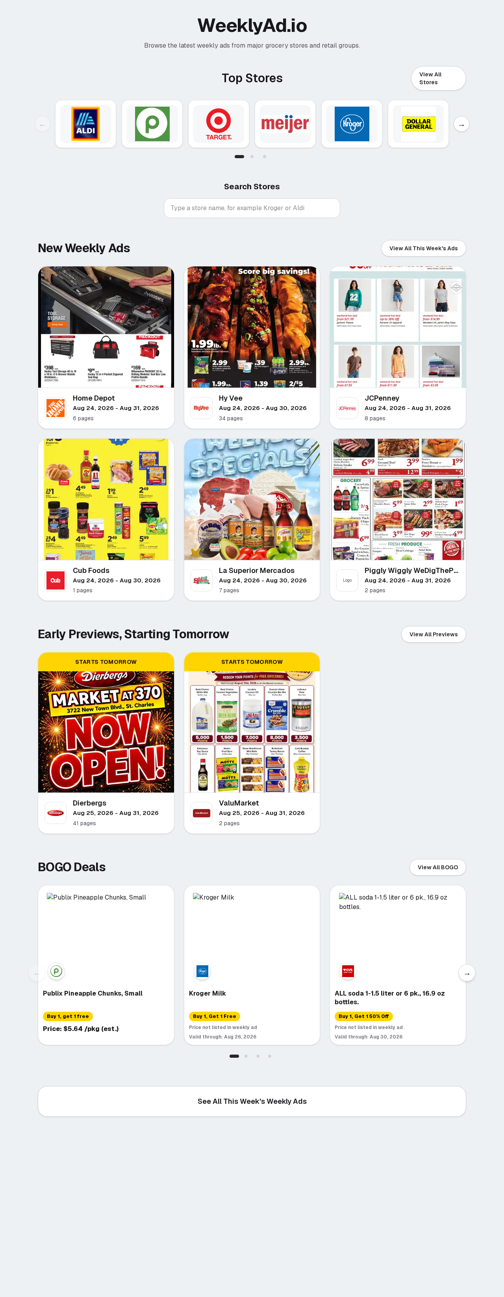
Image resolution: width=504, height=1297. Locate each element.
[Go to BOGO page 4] (269, 1056)
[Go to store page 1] (239, 156)
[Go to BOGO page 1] (234, 1056)
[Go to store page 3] (264, 156)
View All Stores (430, 78)
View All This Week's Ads (423, 248)
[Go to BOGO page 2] (246, 1056)
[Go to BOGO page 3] (258, 1056)
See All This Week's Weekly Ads (252, 1101)
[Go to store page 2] (252, 156)
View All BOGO (438, 867)
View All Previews (434, 634)
